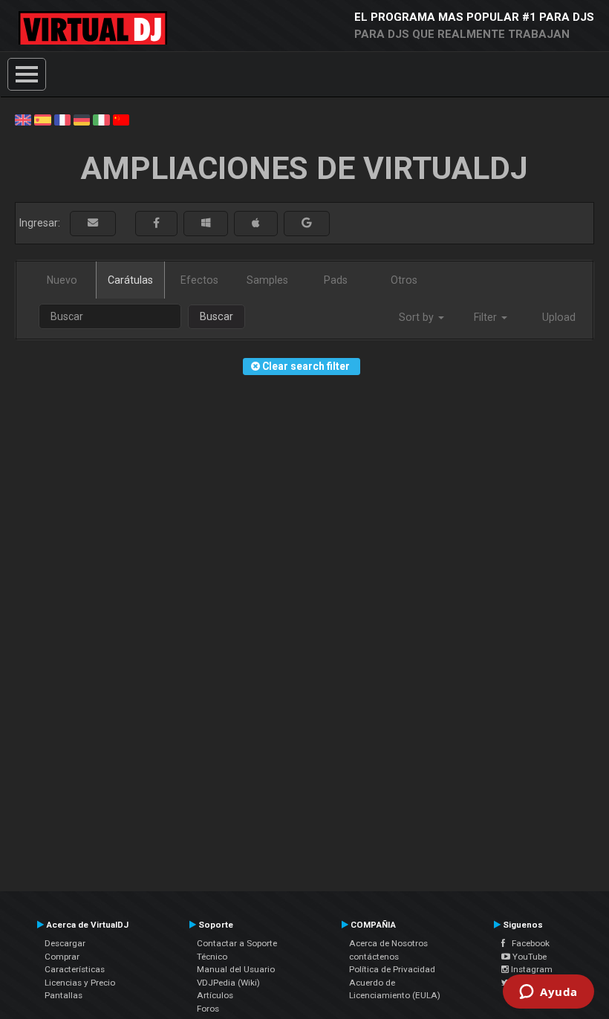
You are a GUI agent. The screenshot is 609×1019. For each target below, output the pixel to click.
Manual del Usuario (236, 969)
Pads (336, 280)
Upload (559, 317)
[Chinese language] (121, 119)
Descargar (65, 943)
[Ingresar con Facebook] (156, 223)
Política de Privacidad (392, 969)
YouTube (528, 956)
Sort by (418, 317)
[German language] (82, 119)
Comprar (62, 956)
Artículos (215, 995)
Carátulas (130, 280)
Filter (487, 317)
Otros (404, 280)
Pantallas (63, 995)
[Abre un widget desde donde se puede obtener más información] (548, 993)
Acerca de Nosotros (388, 943)
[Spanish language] (42, 119)
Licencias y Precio (80, 982)
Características (75, 969)
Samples (267, 280)
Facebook (527, 943)
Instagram (531, 969)
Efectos (199, 280)
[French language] (62, 119)
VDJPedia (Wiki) (228, 982)
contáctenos (374, 956)
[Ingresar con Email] (93, 223)
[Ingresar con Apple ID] (256, 223)
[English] (23, 119)
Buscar (216, 316)
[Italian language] (101, 119)
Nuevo (62, 280)
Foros (208, 1008)
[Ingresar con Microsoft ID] (205, 223)
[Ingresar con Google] (307, 223)
